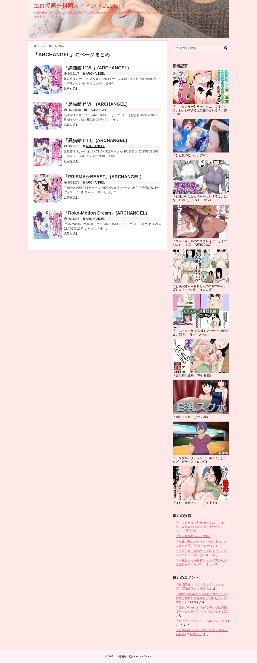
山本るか (196, 634)
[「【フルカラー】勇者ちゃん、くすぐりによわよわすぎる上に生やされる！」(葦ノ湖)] (201, 87)
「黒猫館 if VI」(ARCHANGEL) (96, 104)
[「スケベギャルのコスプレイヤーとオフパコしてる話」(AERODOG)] (201, 221)
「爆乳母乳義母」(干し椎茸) (192, 375)
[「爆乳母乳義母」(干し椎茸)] (201, 356)
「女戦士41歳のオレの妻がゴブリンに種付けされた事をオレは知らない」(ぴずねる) (202, 598)
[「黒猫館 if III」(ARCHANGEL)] (47, 152)
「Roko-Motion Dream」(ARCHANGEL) (105, 212)
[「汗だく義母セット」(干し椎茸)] (201, 483)
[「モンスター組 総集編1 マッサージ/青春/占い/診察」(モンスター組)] (201, 311)
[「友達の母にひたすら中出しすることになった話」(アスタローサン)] (201, 177)
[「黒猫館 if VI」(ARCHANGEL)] (47, 116)
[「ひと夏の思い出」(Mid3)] (201, 135)
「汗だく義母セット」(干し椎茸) (195, 502)
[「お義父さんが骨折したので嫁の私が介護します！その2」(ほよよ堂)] (201, 266)
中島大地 (206, 588)
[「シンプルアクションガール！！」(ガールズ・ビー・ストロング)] (201, 438)
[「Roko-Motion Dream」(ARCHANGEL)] (47, 225)
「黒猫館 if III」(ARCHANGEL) (95, 140)
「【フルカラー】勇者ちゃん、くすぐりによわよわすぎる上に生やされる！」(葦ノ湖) (200, 110)
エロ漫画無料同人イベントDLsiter (76, 6)
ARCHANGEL (95, 73)
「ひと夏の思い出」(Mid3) (190, 155)
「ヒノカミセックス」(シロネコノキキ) (202, 620)
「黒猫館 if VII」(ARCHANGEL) (96, 67)
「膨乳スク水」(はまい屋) (190, 417)
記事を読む (71, 88)
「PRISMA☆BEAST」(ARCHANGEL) (102, 176)
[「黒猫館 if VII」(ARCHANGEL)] (47, 79)
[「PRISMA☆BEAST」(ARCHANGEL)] (47, 188)
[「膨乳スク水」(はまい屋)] (201, 397)
